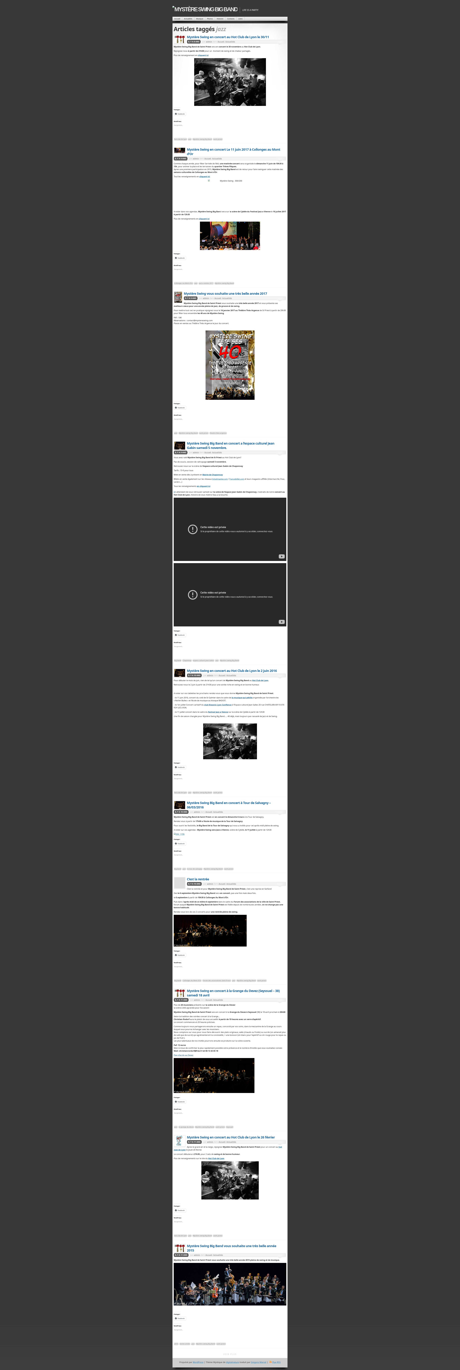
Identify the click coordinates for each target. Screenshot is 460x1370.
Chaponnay (187, 660)
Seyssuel (229, 1127)
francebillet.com (236, 479)
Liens (240, 19)
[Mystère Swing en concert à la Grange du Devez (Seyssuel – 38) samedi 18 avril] (180, 993)
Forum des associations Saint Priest (217, 980)
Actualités (188, 19)
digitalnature (232, 1362)
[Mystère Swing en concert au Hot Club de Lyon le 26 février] (180, 1141)
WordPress (198, 1362)
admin (209, 41)
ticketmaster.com (220, 479)
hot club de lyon (180, 139)
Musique (199, 19)
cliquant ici (203, 55)
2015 (176, 1344)
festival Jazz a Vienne (218, 712)
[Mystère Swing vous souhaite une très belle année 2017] (178, 297)
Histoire (220, 19)
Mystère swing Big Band (202, 139)
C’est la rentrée (198, 879)
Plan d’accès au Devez (183, 1055)
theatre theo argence (218, 433)
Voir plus (230, 1354)
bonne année (185, 1344)
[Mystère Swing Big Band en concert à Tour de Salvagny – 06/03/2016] (180, 805)
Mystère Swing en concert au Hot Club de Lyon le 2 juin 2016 (232, 670)
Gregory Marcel (258, 1362)
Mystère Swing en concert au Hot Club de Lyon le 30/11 (228, 37)
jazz (189, 139)
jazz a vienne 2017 (206, 283)
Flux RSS (276, 1362)
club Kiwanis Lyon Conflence (217, 704)
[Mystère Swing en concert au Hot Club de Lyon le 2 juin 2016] (180, 673)
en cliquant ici (203, 486)
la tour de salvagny (194, 869)
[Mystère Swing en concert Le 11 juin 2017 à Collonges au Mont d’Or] (180, 150)
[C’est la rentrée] (180, 883)
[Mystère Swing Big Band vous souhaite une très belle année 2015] (180, 1248)
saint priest (217, 139)
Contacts (230, 19)
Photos (210, 19)
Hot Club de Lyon (260, 680)
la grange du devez (186, 1127)
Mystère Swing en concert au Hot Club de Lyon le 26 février (231, 1137)
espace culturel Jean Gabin (203, 660)
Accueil (177, 19)
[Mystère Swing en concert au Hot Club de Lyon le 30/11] (180, 39)
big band (177, 660)
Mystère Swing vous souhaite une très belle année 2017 (225, 293)
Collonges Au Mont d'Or (183, 283)
